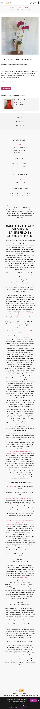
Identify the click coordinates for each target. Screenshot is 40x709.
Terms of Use (20, 708)
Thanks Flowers (23, 453)
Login (24, 163)
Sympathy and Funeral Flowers (15, 498)
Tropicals (14, 81)
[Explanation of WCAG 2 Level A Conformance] (20, 690)
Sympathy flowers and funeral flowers (22, 317)
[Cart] (31, 2)
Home (12, 8)
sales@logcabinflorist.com (20, 188)
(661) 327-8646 (20, 182)
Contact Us (20, 125)
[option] (20, 36)
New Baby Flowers (25, 451)
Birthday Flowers (12, 486)
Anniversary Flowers (13, 524)
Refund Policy (23, 577)
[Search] (27, 2)
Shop (19, 8)
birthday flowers (18, 315)
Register (25, 166)
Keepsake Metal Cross (20, 100)
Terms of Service (20, 121)
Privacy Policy (20, 117)
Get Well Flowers (14, 451)
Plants (27, 8)
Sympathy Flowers (11, 453)
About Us (15, 163)
